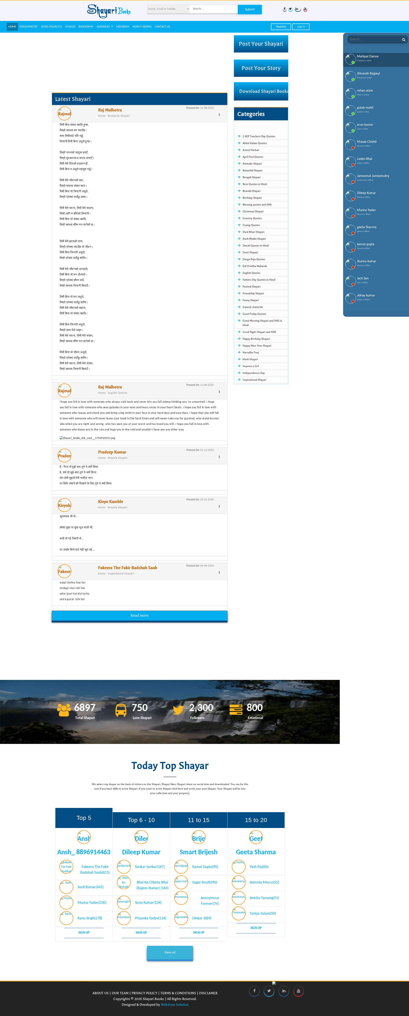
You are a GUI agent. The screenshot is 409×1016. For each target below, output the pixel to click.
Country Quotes (252, 218)
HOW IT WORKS (141, 26)
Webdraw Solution (175, 1002)
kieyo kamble (110, 501)
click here (177, 786)
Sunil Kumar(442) (91, 885)
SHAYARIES (103, 26)
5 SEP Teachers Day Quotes (259, 136)
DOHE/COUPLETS (51, 26)
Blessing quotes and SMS (257, 204)
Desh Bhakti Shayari (254, 238)
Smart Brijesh (198, 850)
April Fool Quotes (253, 156)
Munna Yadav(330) (92, 901)
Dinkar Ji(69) (201, 916)
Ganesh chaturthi (253, 307)
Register (281, 26)
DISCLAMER (208, 991)
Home (102, 116)
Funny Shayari (251, 300)
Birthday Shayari (252, 197)
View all (170, 950)
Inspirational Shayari (121, 573)
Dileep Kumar (141, 850)
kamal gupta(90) (205, 865)
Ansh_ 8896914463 (83, 850)
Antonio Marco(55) (264, 880)
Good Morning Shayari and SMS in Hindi (262, 323)
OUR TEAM (120, 991)
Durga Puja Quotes (254, 259)
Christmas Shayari (253, 211)
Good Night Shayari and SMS (259, 332)
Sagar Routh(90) (204, 880)
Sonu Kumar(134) (148, 901)
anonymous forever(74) (210, 899)
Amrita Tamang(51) (264, 896)
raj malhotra (110, 110)
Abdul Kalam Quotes (255, 143)
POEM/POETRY (29, 26)
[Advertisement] (139, 62)
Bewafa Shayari (117, 458)
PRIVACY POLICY (144, 991)
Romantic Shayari (119, 116)
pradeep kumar (112, 452)
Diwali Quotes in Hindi (256, 245)
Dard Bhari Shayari (253, 231)
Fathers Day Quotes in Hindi (259, 279)
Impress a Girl (251, 366)
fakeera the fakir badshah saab (127, 567)
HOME (12, 26)
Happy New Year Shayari (257, 345)
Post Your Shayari (261, 43)
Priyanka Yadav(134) (150, 916)
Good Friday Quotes (254, 313)
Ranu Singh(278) (90, 916)
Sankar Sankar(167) (150, 865)
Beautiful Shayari (252, 170)
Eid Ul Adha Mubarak (255, 266)
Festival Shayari (252, 286)
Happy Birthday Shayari (256, 338)
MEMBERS (122, 26)
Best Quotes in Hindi (255, 184)
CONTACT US (162, 26)
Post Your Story (261, 68)
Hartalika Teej (251, 352)
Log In (301, 26)
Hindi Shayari (250, 359)
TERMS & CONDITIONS (178, 991)
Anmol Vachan (251, 150)
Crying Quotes (251, 225)
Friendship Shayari (253, 293)
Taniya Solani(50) (263, 912)
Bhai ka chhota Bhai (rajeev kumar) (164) (152, 883)
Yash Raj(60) (259, 865)
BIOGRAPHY (86, 26)
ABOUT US (100, 991)
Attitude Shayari (252, 163)
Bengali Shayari (252, 177)
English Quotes (117, 393)
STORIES (70, 26)
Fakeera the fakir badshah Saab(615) (95, 868)
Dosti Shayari (250, 252)
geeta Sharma (256, 850)
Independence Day (254, 373)
